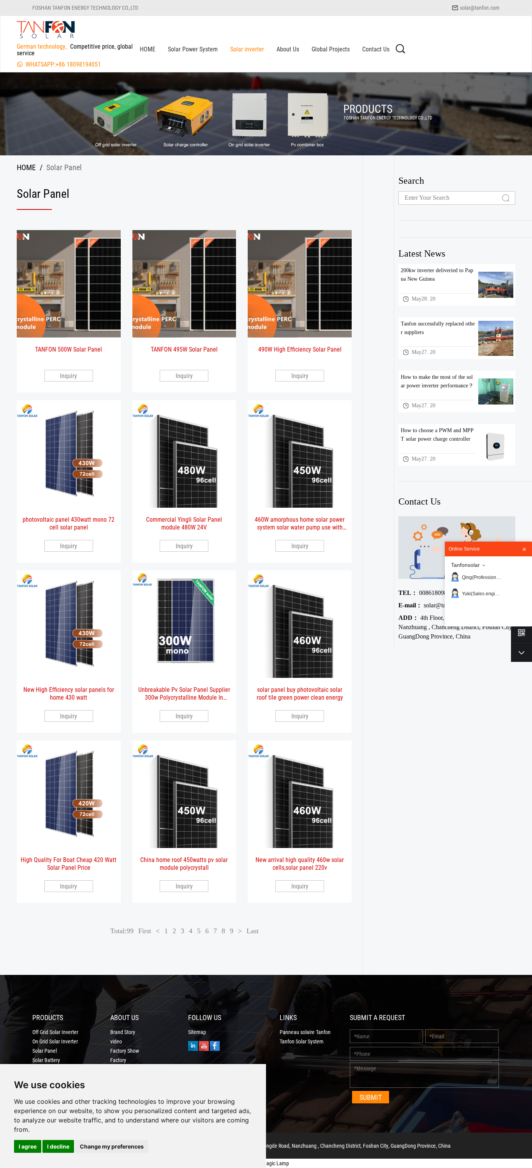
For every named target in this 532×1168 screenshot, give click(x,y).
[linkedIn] (193, 1045)
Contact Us (375, 49)
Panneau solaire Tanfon (305, 1032)
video (116, 1041)
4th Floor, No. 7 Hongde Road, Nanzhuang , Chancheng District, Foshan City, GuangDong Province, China (455, 627)
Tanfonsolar (465, 565)
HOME (147, 49)
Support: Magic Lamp (266, 1163)
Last (253, 931)
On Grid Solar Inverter (55, 1041)
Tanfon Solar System (302, 1041)
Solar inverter (247, 49)
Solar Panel (44, 1051)
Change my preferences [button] (112, 1146)
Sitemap (197, 1032)
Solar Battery (46, 1060)
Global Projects (331, 49)
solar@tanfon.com (480, 7)
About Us (288, 49)
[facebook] (215, 1045)
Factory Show (124, 1051)
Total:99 (122, 931)
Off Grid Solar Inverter (55, 1032)
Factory (118, 1060)
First (144, 931)
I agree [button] (28, 1146)
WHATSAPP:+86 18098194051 (63, 64)
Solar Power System (193, 49)
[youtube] (204, 1045)
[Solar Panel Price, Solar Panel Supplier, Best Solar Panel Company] (46, 28)
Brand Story (122, 1032)
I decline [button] (58, 1146)
